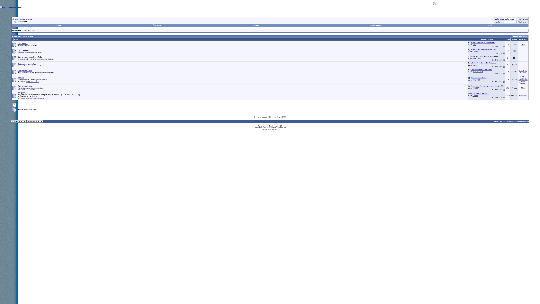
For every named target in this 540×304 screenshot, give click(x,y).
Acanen (475, 96)
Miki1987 (476, 88)
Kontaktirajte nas (499, 121)
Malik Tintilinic (477, 58)
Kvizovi (42, 98)
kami (474, 45)
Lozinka (497, 22)
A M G (523, 88)
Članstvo (156, 25)
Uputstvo (57, 25)
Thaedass (522, 83)
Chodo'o (475, 51)
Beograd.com (273, 129)
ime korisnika (499, 19)
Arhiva (522, 121)
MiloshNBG (476, 80)
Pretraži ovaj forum (520, 36)
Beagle (523, 81)
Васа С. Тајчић (478, 72)
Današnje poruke (375, 25)
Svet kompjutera (513, 121)
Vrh (527, 121)
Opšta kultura (33, 98)
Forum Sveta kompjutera (23, 19)
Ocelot (521, 71)
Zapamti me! (523, 19)
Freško (522, 78)
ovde (35, 96)
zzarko (475, 65)
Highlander (523, 95)
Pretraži (489, 25)
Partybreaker (522, 80)
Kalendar (256, 25)
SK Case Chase (33, 82)
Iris (526, 71)
